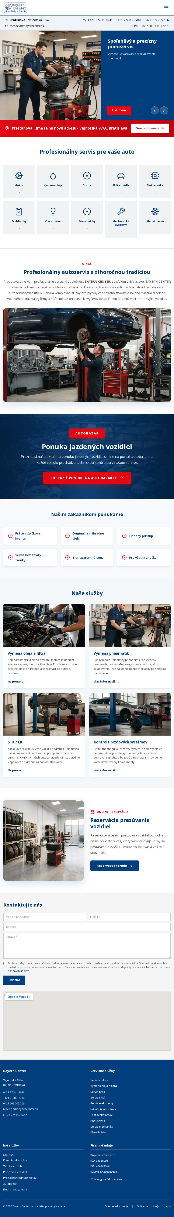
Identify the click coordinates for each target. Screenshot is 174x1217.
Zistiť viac (119, 110)
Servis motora (99, 1080)
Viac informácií (147, 128)
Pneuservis (97, 1121)
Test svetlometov (101, 1115)
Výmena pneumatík (111, 653)
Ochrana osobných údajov (154, 1206)
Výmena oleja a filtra (27, 653)
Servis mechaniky (101, 1126)
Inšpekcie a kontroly (103, 1109)
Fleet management (15, 1189)
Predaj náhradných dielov (19, 1178)
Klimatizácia (98, 1132)
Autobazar (10, 1184)
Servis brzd (97, 1092)
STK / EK (15, 742)
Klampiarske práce (15, 1160)
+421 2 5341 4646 (100, 20)
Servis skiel (97, 1097)
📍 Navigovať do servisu (106, 1179)
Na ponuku (18, 681)
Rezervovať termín (112, 866)
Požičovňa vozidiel (15, 1172)
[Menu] (166, 7)
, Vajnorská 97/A (29, 20)
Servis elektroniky (102, 1103)
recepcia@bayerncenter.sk (27, 26)
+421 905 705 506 (156, 20)
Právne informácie (116, 1206)
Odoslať (14, 980)
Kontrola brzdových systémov (120, 742)
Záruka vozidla (12, 1166)
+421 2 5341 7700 (128, 20)
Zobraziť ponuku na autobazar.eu (84, 478)
